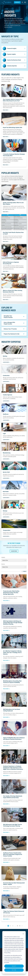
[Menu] (25, 2)
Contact (17, 2)
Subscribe (14, 551)
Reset (25, 571)
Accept (14, 966)
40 (19, 925)
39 (17, 925)
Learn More (6, 362)
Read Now (5, 110)
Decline (14, 970)
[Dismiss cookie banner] (23, 934)
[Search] (22, 2)
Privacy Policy (7, 952)
